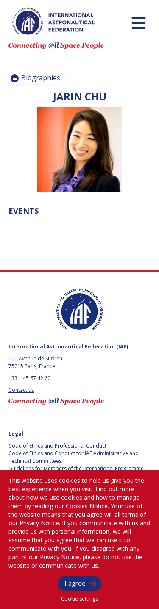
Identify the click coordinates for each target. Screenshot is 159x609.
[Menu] (138, 23)
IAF (53, 21)
